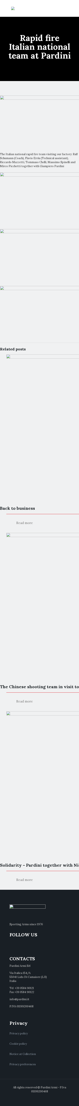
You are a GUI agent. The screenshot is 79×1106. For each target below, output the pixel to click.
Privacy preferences (22, 1064)
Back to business (17, 508)
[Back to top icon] (70, 1097)
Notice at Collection (22, 1054)
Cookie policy (18, 1044)
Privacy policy (18, 1033)
